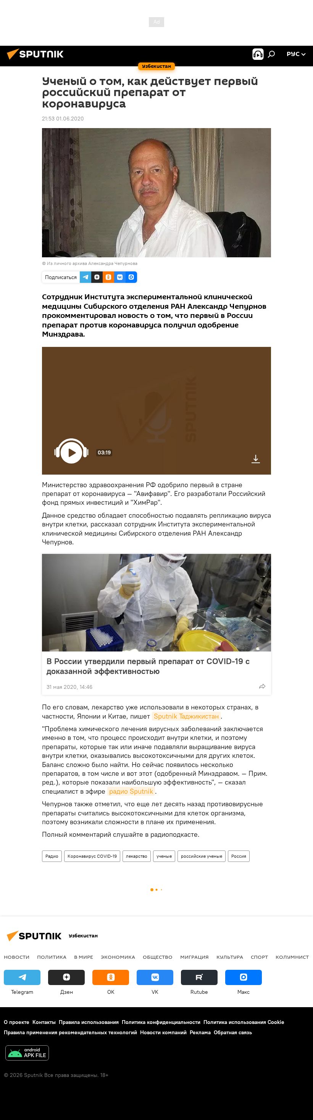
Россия (238, 856)
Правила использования (89, 1022)
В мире (83, 956)
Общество (158, 956)
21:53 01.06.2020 (63, 118)
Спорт (259, 956)
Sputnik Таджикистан (186, 716)
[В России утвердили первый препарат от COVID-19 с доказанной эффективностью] (156, 602)
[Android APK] (27, 1053)
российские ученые (201, 856)
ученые (164, 856)
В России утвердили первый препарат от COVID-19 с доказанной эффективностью (148, 666)
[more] (262, 686)
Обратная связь (233, 1032)
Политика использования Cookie (243, 1022)
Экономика (118, 956)
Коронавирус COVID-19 (92, 856)
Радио (51, 856)
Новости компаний (163, 1032)
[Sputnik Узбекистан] (37, 60)
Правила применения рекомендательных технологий (70, 1032)
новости (16, 956)
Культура (229, 956)
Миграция (194, 956)
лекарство (136, 856)
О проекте (16, 1022)
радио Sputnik (131, 791)
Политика (51, 956)
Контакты (44, 1022)
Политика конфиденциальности (161, 1022)
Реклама (200, 1032)
